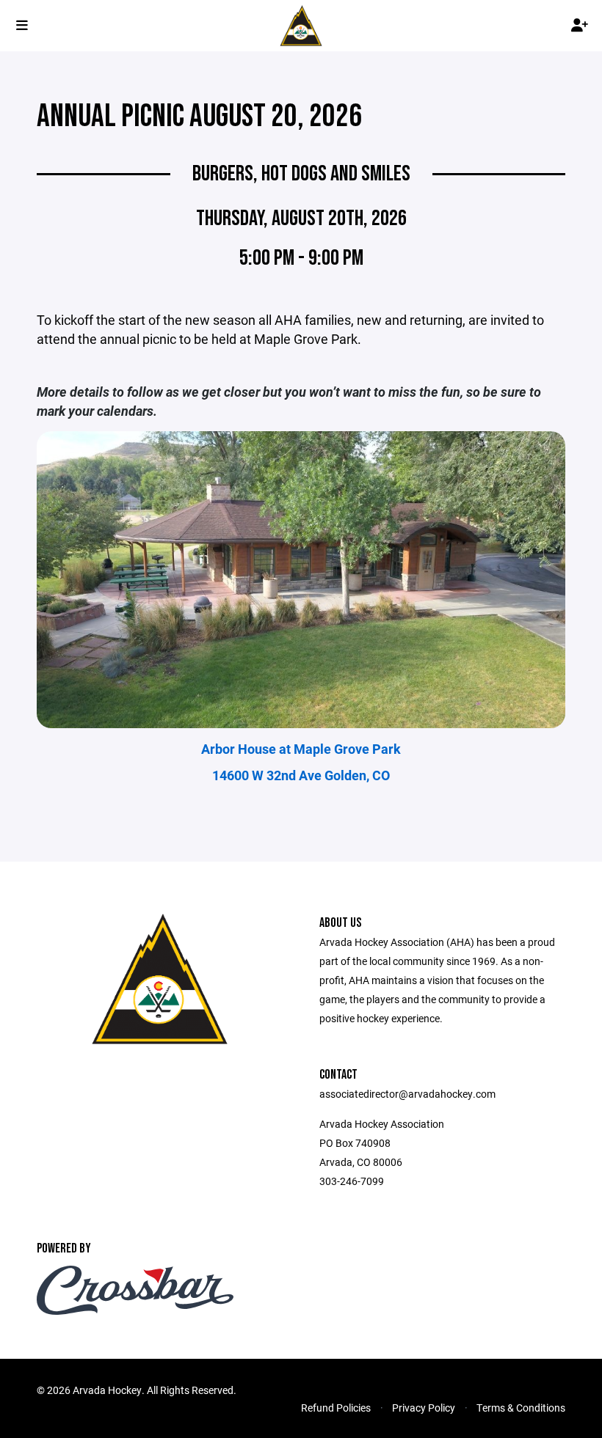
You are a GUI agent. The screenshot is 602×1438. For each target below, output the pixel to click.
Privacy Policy (423, 1408)
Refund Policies (336, 1408)
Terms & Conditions (520, 1408)
